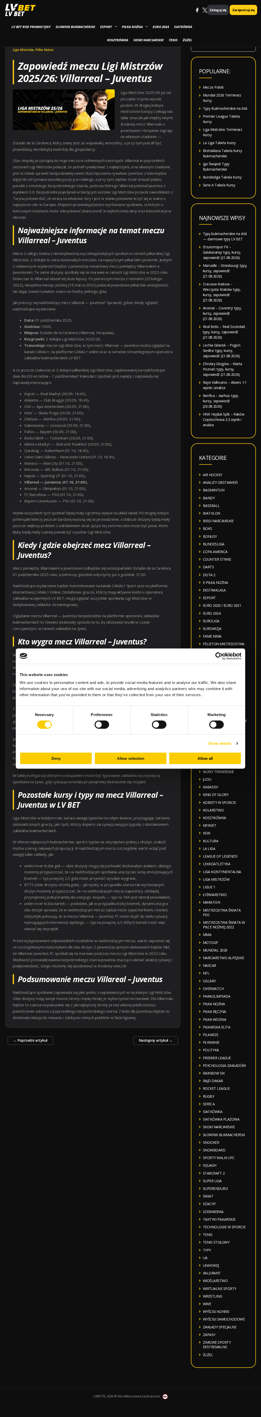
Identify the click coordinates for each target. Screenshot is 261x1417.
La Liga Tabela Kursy (219, 142)
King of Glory (216, 794)
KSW (206, 833)
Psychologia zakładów (224, 1065)
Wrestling (212, 1296)
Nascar (209, 965)
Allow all (205, 758)
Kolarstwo (213, 810)
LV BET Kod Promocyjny (30, 26)
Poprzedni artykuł (30, 1040)
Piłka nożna (132, 26)
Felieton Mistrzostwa (223, 643)
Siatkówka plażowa (221, 1119)
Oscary (209, 981)
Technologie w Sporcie (224, 1227)
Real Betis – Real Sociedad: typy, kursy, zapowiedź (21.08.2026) (224, 332)
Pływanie (211, 1042)
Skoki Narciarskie (148, 40)
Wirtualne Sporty (219, 1288)
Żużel (187, 40)
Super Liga (212, 1180)
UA (205, 1257)
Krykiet (209, 825)
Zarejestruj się (243, 10)
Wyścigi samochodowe (224, 1319)
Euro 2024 (161, 26)
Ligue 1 (209, 887)
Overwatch (213, 988)
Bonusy (210, 536)
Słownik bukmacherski (75, 26)
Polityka (211, 1050)
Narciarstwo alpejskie (223, 957)
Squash (209, 1165)
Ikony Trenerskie (218, 771)
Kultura (210, 840)
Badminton (214, 490)
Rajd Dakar (213, 1080)
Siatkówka (183, 26)
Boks (207, 528)
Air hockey (212, 474)
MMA (207, 934)
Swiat (208, 1196)
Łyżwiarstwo (215, 894)
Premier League (217, 1057)
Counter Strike (217, 559)
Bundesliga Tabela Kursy (222, 177)
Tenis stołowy (216, 1242)
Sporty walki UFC (218, 1157)
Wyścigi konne (216, 1311)
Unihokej (211, 1265)
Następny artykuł (156, 1040)
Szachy (209, 1203)
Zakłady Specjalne (220, 1327)
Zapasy (209, 1334)
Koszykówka (117, 40)
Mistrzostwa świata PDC (222, 912)
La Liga (209, 848)
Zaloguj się (218, 10)
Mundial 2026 (215, 950)
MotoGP (210, 942)
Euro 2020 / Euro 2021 (222, 605)
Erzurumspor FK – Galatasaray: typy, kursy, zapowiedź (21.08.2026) (222, 252)
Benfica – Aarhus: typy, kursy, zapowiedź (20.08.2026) (221, 401)
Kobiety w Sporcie (219, 802)
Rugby (208, 1096)
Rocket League (216, 1088)
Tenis (173, 40)
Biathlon (211, 513)
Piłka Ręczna (214, 1011)
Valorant (212, 1273)
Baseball (211, 505)
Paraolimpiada (216, 996)
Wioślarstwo (215, 1280)
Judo (207, 779)
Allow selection (130, 758)
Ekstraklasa (214, 590)
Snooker (211, 1142)
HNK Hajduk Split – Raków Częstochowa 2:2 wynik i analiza (223, 419)
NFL (206, 973)
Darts (208, 567)
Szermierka (213, 1211)
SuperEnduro (215, 1188)
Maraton (211, 902)
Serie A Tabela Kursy (219, 185)
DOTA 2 (209, 574)
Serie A (209, 1104)
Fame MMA (212, 636)
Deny (56, 758)
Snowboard (214, 1150)
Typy (207, 1250)
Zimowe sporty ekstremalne (217, 1344)
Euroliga (211, 620)
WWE (207, 1303)
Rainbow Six (214, 1073)
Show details (219, 743)
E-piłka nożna (215, 582)
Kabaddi (210, 787)
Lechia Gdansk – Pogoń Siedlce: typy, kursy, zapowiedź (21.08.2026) (222, 350)
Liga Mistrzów (23, 49)
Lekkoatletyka (216, 863)
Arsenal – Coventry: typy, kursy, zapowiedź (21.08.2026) (222, 313)
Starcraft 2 (214, 1173)
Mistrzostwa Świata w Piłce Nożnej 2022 (224, 924)
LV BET (14, 13)
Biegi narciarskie (218, 520)
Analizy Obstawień (220, 482)
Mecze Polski (213, 87)
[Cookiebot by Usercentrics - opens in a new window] (219, 656)
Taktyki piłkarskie (219, 1219)
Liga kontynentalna (222, 871)
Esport (106, 26)
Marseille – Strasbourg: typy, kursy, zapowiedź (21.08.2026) (225, 271)
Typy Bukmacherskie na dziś (225, 108)
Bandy (209, 498)
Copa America (215, 551)
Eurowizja (212, 628)
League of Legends (220, 856)
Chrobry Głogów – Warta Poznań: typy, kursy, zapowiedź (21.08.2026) (222, 369)
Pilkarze (210, 1034)
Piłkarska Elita (216, 1027)
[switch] (102, 724)
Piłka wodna (214, 1019)
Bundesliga (213, 544)
